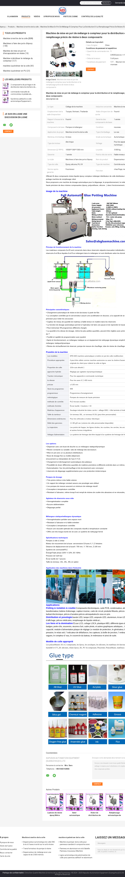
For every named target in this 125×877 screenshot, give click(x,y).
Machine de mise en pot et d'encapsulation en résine (14, 52)
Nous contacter (6, 853)
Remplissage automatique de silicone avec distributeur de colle (114, 814)
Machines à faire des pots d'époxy (17, 43)
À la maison (12, 16)
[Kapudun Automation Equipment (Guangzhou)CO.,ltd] (62, 11)
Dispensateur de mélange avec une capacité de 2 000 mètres (37, 853)
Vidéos (37, 16)
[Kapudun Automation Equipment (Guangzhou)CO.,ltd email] (6, 125)
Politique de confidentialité (13, 873)
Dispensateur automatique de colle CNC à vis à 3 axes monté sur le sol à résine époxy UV (39, 843)
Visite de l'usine (70, 16)
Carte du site (5, 856)
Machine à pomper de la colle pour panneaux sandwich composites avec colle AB (75, 843)
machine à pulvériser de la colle (16, 66)
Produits (25, 16)
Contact (91, 69)
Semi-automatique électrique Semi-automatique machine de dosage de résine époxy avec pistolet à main (75, 814)
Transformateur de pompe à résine (37, 849)
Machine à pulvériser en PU (14, 71)
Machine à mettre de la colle (28, 27)
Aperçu (3, 27)
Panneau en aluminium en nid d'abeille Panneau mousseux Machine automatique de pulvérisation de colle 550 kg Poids (75, 850)
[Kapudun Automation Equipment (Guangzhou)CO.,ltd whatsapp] (13, 125)
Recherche (106, 3)
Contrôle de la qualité (92, 16)
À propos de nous (52, 16)
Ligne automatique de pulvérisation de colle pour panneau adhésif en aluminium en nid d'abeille (76, 856)
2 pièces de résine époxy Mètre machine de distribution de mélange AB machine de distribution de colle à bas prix (54, 814)
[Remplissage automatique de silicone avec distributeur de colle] (114, 802)
